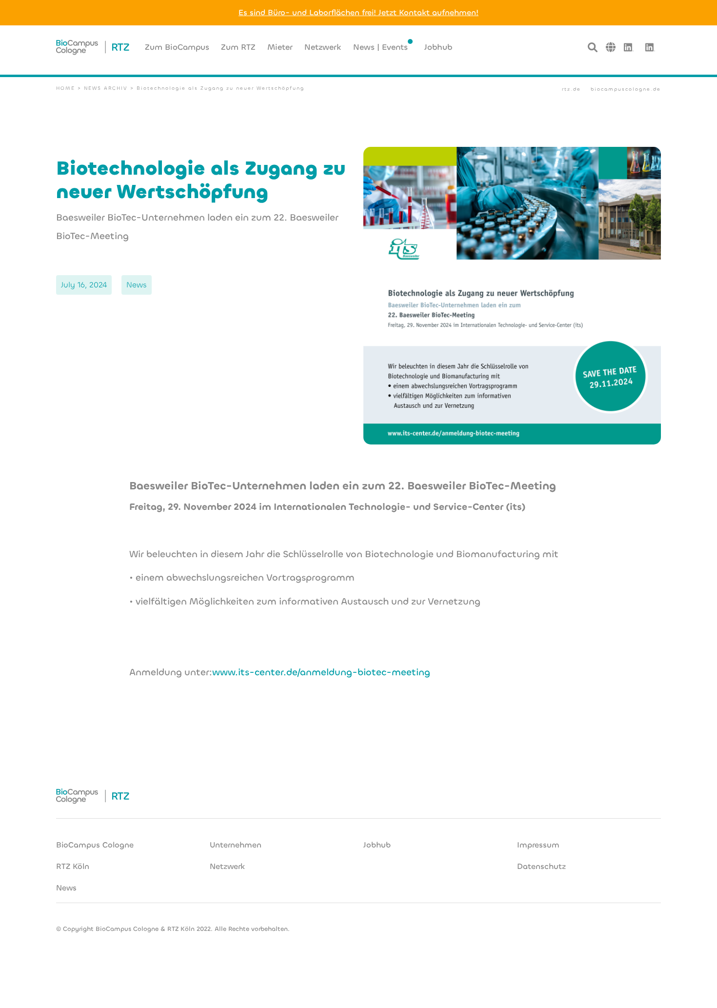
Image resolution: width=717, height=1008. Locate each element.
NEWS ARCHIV (106, 88)
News (66, 888)
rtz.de (571, 89)
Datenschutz (541, 866)
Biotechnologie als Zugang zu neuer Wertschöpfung (220, 88)
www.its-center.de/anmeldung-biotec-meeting (321, 672)
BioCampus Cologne (95, 845)
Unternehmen (235, 845)
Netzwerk (227, 866)
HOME (65, 88)
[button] (611, 47)
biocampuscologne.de (626, 89)
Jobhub (377, 845)
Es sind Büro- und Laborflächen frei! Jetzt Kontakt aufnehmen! (358, 12)
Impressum (538, 845)
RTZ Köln (72, 866)
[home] (92, 47)
